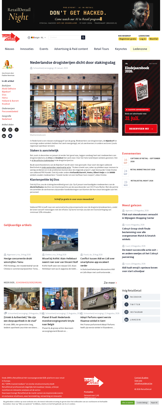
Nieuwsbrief (124, 35)
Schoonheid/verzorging (43, 68)
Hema (5, 97)
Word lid (154, 38)
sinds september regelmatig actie (56, 167)
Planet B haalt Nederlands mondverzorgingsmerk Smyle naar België (58, 321)
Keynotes (121, 49)
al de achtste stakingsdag (43, 160)
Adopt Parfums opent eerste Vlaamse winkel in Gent (95, 319)
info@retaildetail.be (143, 383)
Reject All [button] (154, 403)
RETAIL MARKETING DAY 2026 (142, 169)
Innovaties (27, 49)
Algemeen (11, 254)
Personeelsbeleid (10, 111)
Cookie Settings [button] (142, 403)
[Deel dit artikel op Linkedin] (4, 136)
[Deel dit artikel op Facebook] (4, 130)
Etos (4, 94)
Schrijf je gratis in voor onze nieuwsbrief (74, 199)
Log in (143, 38)
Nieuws (9, 49)
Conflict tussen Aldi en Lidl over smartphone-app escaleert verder (97, 262)
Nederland (7, 119)
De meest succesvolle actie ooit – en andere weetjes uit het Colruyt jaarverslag (140, 253)
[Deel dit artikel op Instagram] (10, 130)
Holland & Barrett (10, 100)
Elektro (48, 254)
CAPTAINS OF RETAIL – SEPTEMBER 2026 (145, 160)
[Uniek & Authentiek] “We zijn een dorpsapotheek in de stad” (20, 319)
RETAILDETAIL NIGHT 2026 (142, 180)
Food (86, 254)
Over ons (138, 380)
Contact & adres (141, 377)
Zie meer (109, 282)
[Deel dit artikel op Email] (10, 136)
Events (44, 49)
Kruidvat (6, 103)
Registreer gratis (127, 38)
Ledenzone (144, 35)
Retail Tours (101, 49)
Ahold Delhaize (9, 88)
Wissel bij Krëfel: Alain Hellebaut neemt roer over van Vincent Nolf (60, 260)
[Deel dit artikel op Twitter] (17, 130)
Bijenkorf (6, 91)
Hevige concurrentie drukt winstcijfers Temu (18, 260)
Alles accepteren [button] (127, 403)
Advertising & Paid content (71, 49)
